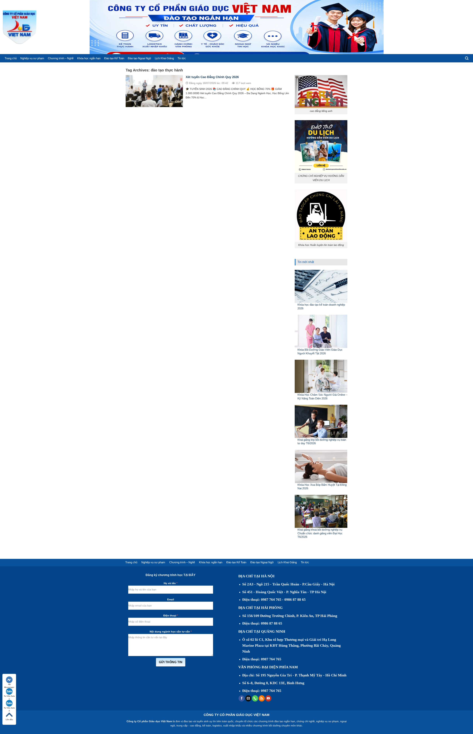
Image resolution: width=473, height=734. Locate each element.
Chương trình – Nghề (61, 58)
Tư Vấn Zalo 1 (9, 696)
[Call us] (255, 698)
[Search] (466, 58)
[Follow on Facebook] (242, 698)
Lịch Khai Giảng (164, 58)
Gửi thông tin (170, 662)
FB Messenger (9, 684)
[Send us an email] (248, 698)
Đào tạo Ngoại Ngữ (139, 58)
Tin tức (182, 58)
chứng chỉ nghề (306, 721)
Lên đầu (9, 719)
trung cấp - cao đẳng (188, 725)
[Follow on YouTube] (268, 698)
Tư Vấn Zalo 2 (9, 708)
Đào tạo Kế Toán (114, 58)
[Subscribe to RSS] (262, 698)
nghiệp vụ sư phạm (327, 721)
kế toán (206, 725)
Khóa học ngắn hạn (89, 58)
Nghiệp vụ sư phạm (32, 58)
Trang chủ (11, 58)
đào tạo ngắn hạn (284, 721)
